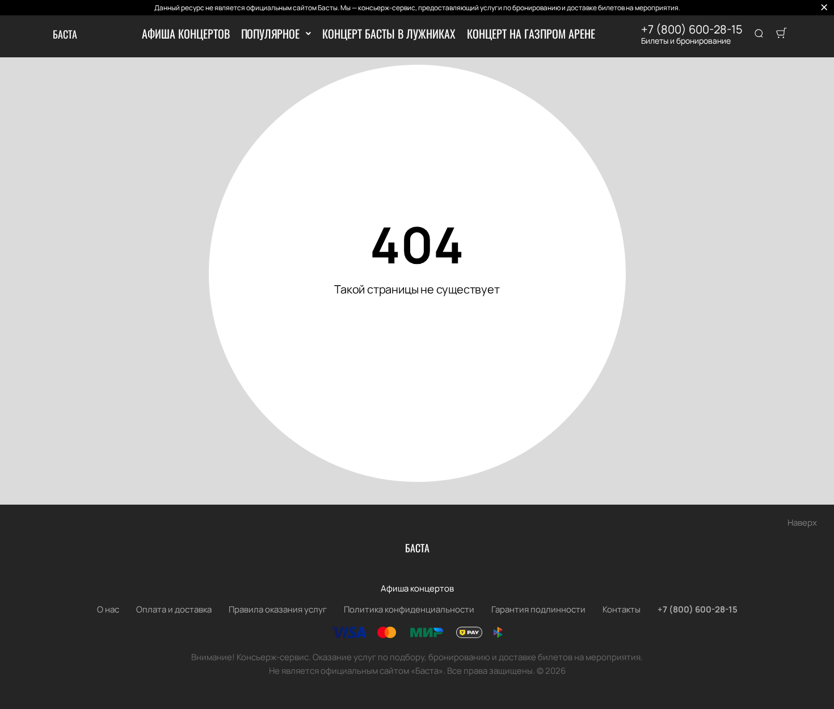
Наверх (802, 522)
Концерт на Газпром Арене (531, 33)
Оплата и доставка (174, 609)
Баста (65, 34)
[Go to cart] (781, 34)
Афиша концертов (186, 33)
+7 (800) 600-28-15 (692, 29)
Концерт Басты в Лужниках (389, 33)
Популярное (270, 33)
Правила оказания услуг (278, 609)
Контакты (622, 609)
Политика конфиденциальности (409, 609)
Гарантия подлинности (538, 609)
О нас (108, 609)
